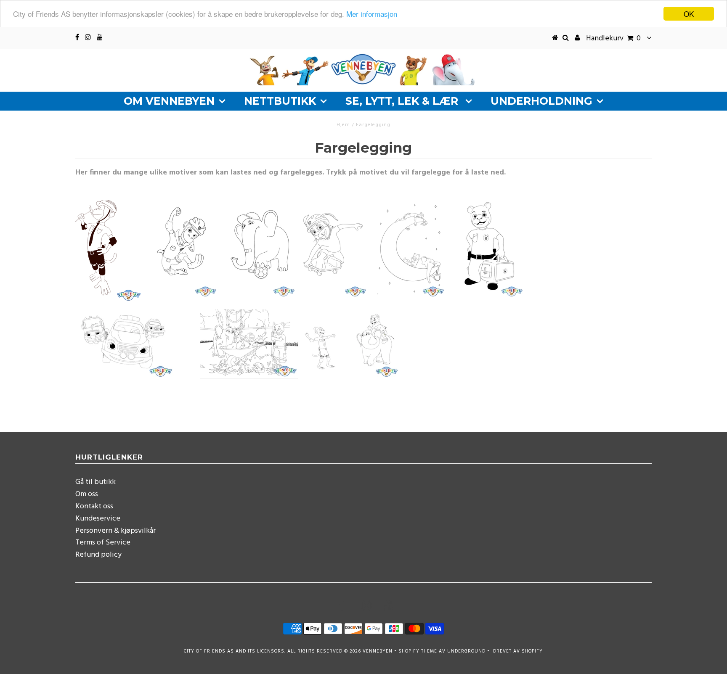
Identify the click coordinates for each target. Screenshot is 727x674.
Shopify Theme (417, 651)
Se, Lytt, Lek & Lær (403, 101)
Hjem (343, 125)
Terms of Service (102, 543)
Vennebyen (378, 651)
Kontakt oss (94, 506)
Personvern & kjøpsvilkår (115, 531)
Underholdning (541, 101)
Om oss (86, 494)
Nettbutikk (280, 101)
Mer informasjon (371, 14)
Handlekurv (613, 38)
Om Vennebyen (169, 101)
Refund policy (98, 555)
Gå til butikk (95, 482)
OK (689, 13)
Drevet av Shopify (518, 651)
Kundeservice (97, 519)
